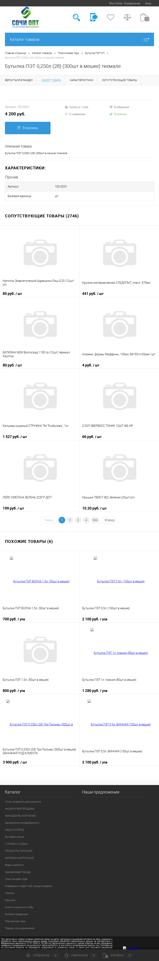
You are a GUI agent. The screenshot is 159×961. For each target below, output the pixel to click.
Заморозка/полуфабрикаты (22, 822)
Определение (132, 3)
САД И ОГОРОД (14, 829)
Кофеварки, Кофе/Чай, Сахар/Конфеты (28, 886)
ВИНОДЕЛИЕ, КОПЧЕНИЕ (20, 815)
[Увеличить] (79, 92)
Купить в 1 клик (78, 107)
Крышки (10, 900)
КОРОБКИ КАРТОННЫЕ (19, 857)
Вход (148, 3)
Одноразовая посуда (17, 872)
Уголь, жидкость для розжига (23, 801)
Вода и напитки (14, 864)
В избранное (121, 107)
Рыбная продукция (16, 914)
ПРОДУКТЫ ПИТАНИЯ (18, 850)
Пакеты (9, 893)
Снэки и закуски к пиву (19, 907)
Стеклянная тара (15, 921)
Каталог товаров (24, 39)
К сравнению (77, 114)
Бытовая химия (14, 836)
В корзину (30, 128)
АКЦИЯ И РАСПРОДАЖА (19, 808)
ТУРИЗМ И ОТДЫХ (16, 843)
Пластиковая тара (16, 879)
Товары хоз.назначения (19, 928)
